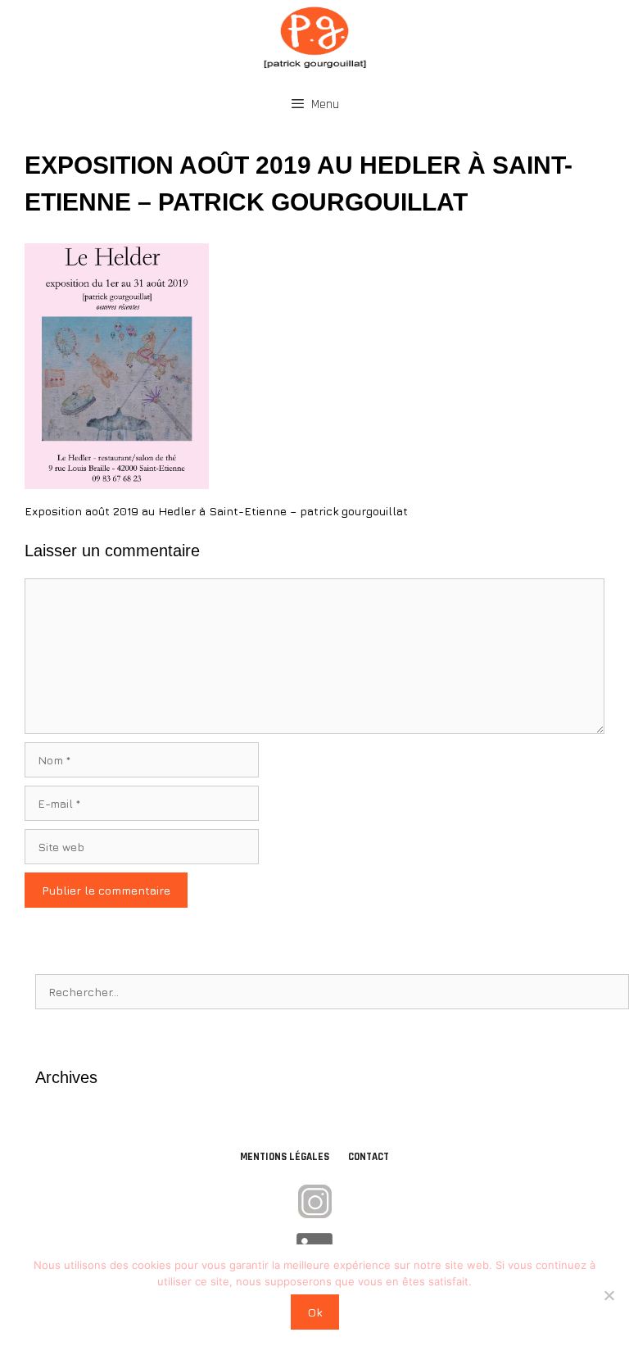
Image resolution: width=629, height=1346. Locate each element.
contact (368, 1156)
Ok (315, 1312)
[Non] (608, 1295)
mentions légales (284, 1156)
